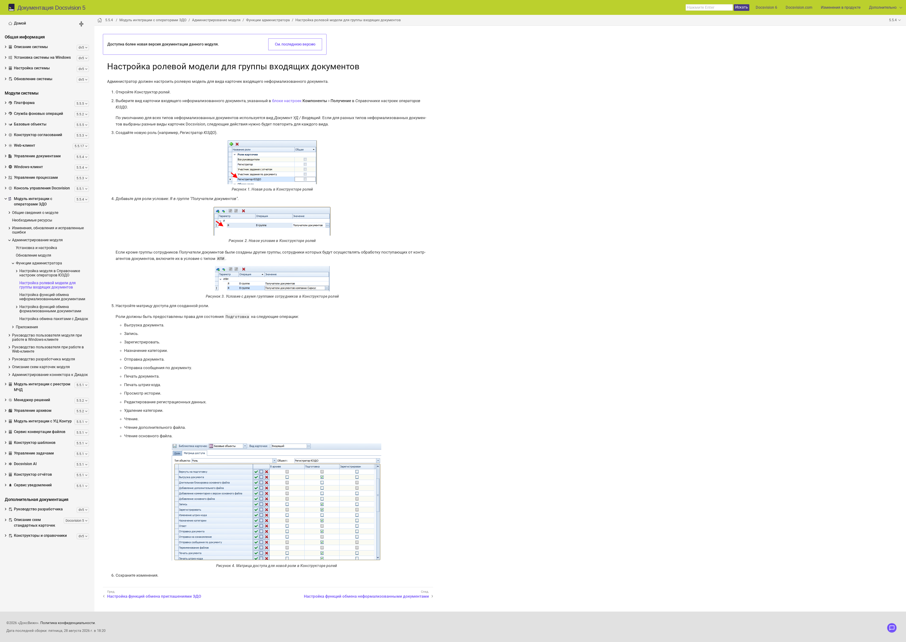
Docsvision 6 (766, 7)
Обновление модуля (33, 256)
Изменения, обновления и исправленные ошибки (48, 230)
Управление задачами (34, 453)
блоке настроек (287, 100)
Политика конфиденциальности (67, 623)
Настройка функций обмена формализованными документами (50, 309)
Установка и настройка (36, 248)
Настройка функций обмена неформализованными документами (52, 297)
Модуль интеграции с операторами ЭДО (33, 201)
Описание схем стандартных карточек (34, 522)
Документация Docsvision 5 (51, 8)
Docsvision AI (25, 464)
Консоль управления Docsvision (42, 188)
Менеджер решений (32, 400)
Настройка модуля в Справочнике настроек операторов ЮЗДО (49, 273)
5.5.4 (893, 20)
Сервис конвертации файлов (39, 432)
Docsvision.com (799, 7)
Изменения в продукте (840, 7)
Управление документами (37, 156)
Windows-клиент (28, 167)
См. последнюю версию (295, 44)
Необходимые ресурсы (32, 220)
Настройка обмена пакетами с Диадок (53, 319)
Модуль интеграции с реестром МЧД (42, 387)
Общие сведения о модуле (35, 213)
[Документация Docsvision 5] (12, 7)
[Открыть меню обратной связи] (892, 628)
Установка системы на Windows (42, 57)
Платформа (24, 103)
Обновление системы (33, 79)
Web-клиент (24, 145)
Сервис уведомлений (33, 485)
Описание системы (31, 47)
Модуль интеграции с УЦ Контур (43, 421)
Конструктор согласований (38, 135)
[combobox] (709, 7)
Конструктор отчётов (33, 474)
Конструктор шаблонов (34, 443)
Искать (741, 7)
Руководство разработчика (38, 509)
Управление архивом (32, 411)
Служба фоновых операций (38, 114)
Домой (20, 23)
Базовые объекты (30, 124)
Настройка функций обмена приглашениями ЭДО (154, 596)
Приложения (27, 327)
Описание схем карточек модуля (41, 367)
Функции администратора (39, 263)
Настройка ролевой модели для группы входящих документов (47, 285)
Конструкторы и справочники (40, 536)
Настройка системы (32, 68)
